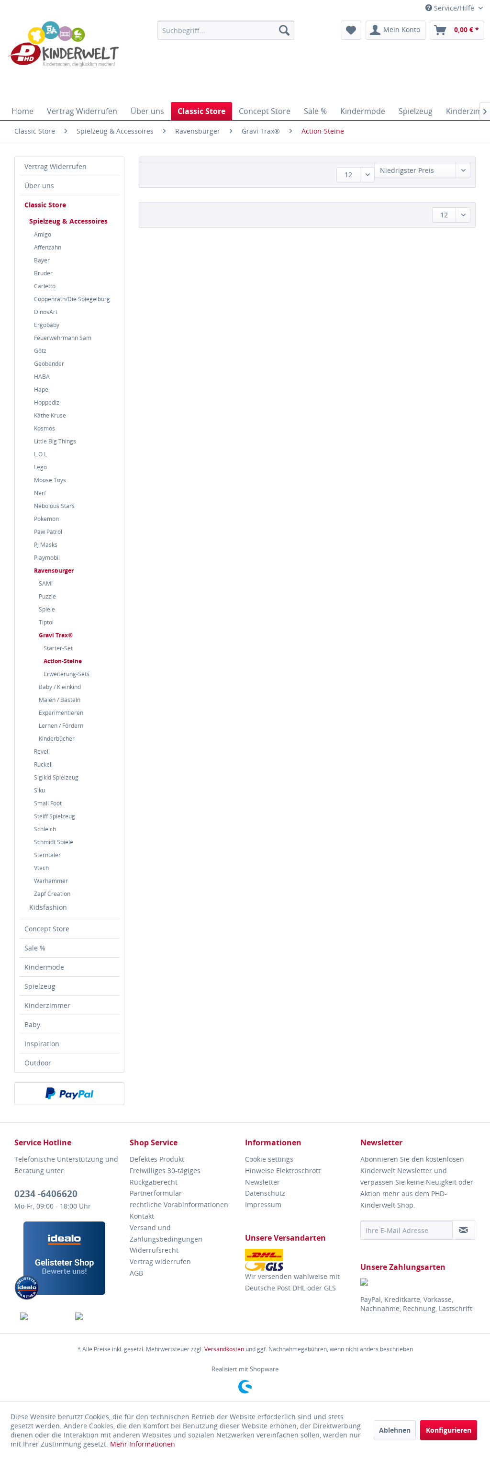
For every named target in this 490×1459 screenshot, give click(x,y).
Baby (32, 1024)
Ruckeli (43, 764)
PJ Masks (45, 545)
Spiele (47, 609)
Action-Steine (63, 661)
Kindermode (44, 967)
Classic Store (45, 204)
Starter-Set (58, 648)
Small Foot (48, 803)
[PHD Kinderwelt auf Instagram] (97, 1316)
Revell (42, 751)
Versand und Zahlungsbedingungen (166, 1233)
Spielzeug (40, 986)
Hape (41, 389)
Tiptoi (46, 622)
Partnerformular (156, 1193)
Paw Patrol (48, 532)
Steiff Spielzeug (54, 816)
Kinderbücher (57, 739)
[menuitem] (226, 30)
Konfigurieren (448, 1430)
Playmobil (47, 558)
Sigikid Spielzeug (56, 777)
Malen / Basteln (59, 700)
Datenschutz (265, 1193)
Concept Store (46, 928)
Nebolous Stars (54, 506)
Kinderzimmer (47, 1005)
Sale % (34, 947)
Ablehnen (395, 1430)
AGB (136, 1273)
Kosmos (44, 428)
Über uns (39, 185)
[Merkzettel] (351, 30)
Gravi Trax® (56, 635)
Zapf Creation (52, 894)
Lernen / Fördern (61, 726)
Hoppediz (46, 402)
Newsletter (262, 1182)
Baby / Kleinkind (60, 687)
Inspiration (41, 1043)
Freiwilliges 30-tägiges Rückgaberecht (165, 1176)
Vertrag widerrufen (160, 1261)
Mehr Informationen (142, 1443)
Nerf (40, 493)
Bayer (42, 260)
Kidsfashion (48, 907)
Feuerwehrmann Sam (62, 338)
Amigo (42, 234)
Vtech (41, 868)
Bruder (43, 273)
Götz (40, 351)
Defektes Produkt (157, 1159)
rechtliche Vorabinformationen (179, 1204)
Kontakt (142, 1216)
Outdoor (37, 1062)
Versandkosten (224, 1349)
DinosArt (45, 312)
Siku (39, 790)
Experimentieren (61, 713)
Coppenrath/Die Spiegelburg (72, 299)
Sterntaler (47, 855)
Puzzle (47, 596)
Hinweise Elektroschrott (283, 1170)
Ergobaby (46, 325)
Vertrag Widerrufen (55, 166)
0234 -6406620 (46, 1194)
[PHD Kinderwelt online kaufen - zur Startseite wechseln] (63, 59)
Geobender (49, 364)
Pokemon (46, 519)
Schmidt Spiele (53, 842)
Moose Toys (50, 480)
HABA (42, 377)
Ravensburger (54, 570)
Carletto (45, 286)
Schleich (45, 829)
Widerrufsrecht (154, 1250)
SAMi (46, 583)
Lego (40, 467)
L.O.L (40, 454)
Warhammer (51, 881)
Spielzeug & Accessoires (68, 221)
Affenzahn (47, 247)
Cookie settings (269, 1159)
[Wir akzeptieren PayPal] (69, 1093)
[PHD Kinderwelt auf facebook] (42, 1316)
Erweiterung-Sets (66, 674)
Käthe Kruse (50, 415)
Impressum (263, 1204)
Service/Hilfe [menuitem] (454, 7)
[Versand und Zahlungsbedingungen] (300, 1260)
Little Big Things (55, 441)
